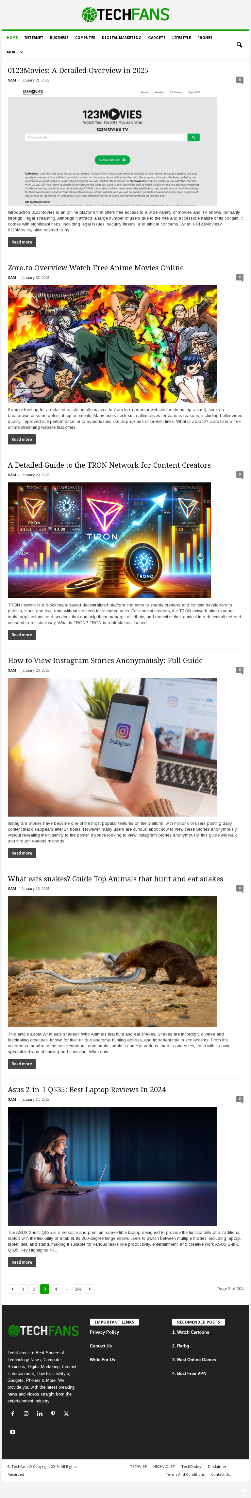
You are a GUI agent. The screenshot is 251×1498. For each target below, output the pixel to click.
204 (78, 1289)
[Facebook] (14, 1414)
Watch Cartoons (193, 1332)
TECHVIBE (138, 1466)
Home (12, 38)
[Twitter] (67, 1414)
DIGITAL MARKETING (122, 38)
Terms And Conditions (185, 1474)
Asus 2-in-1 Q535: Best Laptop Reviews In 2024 (87, 1090)
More (12, 52)
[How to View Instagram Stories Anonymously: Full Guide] (125, 747)
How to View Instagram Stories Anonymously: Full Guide (105, 661)
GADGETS (157, 38)
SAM (12, 80)
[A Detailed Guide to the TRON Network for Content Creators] (125, 540)
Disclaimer (217, 1466)
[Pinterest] (54, 1414)
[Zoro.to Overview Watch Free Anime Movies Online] (125, 344)
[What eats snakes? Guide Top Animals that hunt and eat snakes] (125, 961)
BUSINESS (59, 38)
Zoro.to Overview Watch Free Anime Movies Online (96, 268)
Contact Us (101, 1346)
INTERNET (33, 38)
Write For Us (102, 1359)
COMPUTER (85, 38)
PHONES (204, 38)
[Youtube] (14, 1432)
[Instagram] (27, 1414)
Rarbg (183, 1346)
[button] (239, 45)
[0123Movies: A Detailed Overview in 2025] (125, 147)
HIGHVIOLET (164, 1466)
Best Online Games (196, 1359)
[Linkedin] (41, 1414)
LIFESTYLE (181, 38)
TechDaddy (191, 1466)
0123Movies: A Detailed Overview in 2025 (78, 70)
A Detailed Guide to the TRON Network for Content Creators (109, 465)
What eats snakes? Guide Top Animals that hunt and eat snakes (115, 879)
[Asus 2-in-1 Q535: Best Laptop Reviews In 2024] (125, 1166)
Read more (22, 242)
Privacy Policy (104, 1332)
